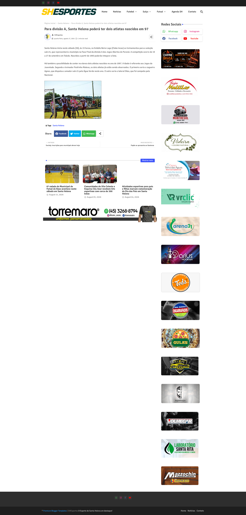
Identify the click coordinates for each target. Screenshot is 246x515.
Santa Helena (63, 23)
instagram (194, 31)
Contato (192, 11)
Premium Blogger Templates (55, 511)
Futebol (130, 11)
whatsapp (173, 31)
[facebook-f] (53, 3)
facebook (173, 38)
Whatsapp (90, 134)
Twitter (76, 134)
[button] (202, 12)
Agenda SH (177, 11)
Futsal (160, 11)
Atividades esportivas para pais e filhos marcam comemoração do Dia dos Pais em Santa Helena (137, 190)
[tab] (104, 11)
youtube (194, 38)
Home (104, 11)
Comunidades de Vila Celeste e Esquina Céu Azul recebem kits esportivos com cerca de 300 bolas (99, 190)
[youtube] (58, 3)
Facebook (62, 134)
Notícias (117, 11)
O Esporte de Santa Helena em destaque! (95, 511)
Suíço (145, 11)
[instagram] (48, 3)
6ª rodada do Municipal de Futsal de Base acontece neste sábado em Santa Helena (61, 189)
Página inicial (50, 23)
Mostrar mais (147, 160)
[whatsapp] (43, 3)
